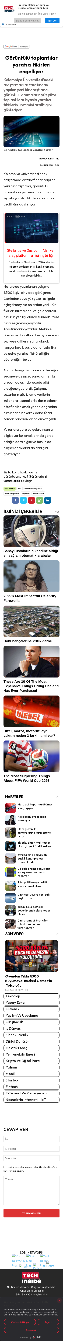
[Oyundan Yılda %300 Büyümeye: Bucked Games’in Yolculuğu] (31, 956)
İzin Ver (52, 20)
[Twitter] (23, 500)
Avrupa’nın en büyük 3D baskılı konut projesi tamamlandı (32, 858)
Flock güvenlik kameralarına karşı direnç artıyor (34, 832)
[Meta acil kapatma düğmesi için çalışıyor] (10, 808)
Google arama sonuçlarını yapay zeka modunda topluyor (34, 872)
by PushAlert (10, 24)
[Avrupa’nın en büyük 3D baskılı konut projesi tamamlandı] (10, 858)
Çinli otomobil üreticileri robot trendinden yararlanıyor (33, 924)
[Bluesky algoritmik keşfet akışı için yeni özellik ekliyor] (10, 846)
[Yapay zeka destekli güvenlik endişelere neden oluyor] (10, 910)
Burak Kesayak (49, 158)
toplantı (26, 493)
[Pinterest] (31, 500)
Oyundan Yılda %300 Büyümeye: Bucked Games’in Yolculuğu (28, 980)
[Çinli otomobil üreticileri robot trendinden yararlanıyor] (10, 924)
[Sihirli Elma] (32, 1260)
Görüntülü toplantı (33, 488)
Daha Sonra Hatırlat (27, 20)
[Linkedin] (47, 500)
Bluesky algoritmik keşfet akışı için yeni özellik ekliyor (35, 844)
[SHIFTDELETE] (18, 1260)
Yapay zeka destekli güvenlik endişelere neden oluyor (34, 910)
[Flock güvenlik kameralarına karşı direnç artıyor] (10, 832)
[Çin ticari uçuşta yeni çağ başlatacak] (10, 898)
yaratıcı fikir (38, 493)
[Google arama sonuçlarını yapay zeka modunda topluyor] (10, 872)
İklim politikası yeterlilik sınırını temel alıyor (32, 884)
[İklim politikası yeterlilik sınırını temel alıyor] (10, 886)
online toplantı (12, 493)
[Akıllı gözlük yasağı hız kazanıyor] (10, 820)
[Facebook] (15, 500)
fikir (19, 488)
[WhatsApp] (39, 500)
